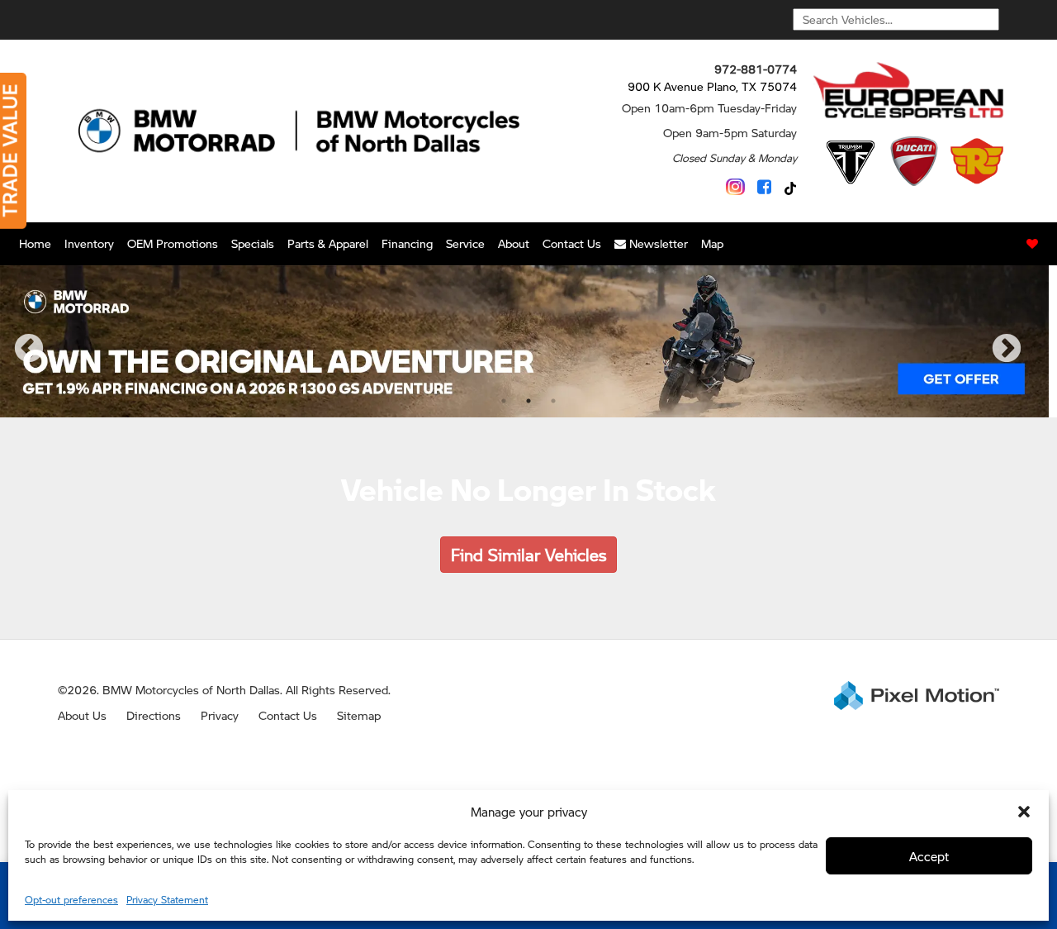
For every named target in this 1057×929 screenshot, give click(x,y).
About (513, 243)
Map (712, 243)
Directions (153, 715)
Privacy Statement (167, 900)
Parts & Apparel (327, 243)
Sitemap (359, 715)
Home (35, 243)
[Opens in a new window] (735, 186)
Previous (64, 360)
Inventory (89, 243)
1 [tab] (503, 400)
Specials (252, 243)
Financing (407, 243)
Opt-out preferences (71, 900)
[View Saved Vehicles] (1032, 243)
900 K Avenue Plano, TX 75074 (712, 86)
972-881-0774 (755, 68)
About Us (82, 715)
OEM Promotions (172, 243)
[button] (1024, 811)
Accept (929, 856)
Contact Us (572, 243)
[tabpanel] (524, 341)
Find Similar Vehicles (528, 554)
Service (465, 243)
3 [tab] (553, 400)
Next (1034, 360)
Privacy (220, 715)
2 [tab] (528, 400)
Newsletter (657, 243)
